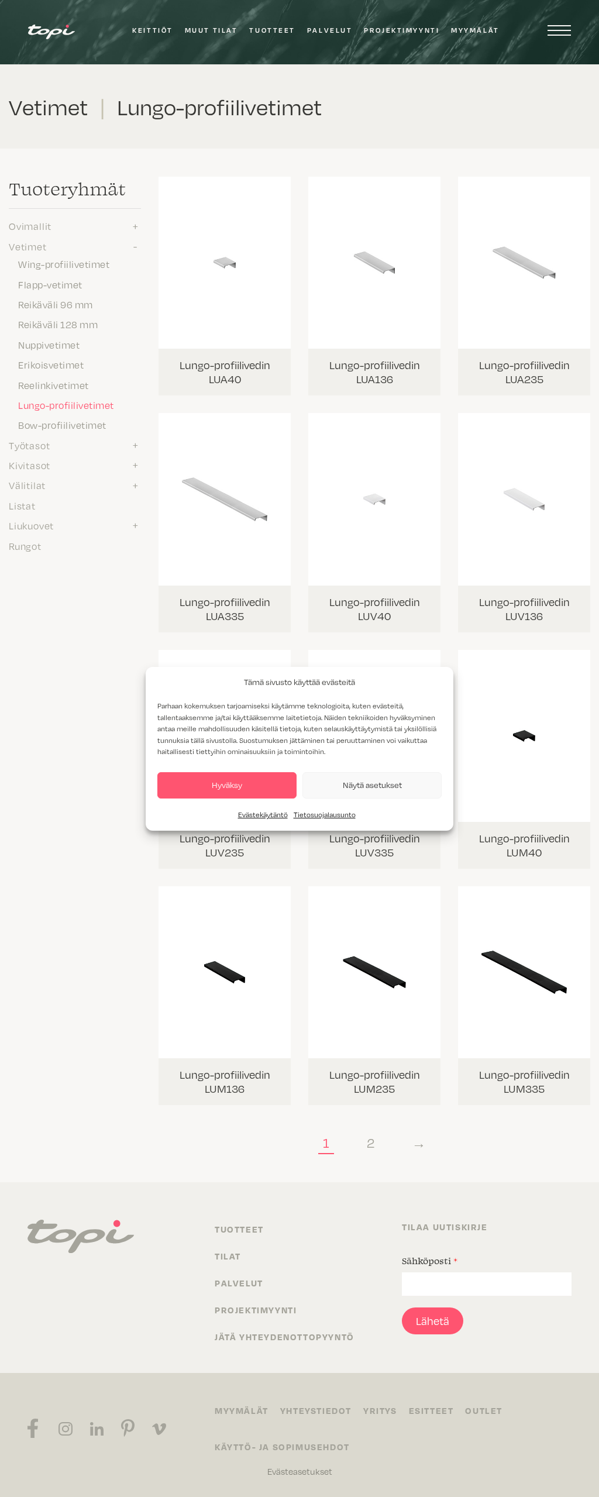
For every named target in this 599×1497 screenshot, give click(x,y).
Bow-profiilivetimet (62, 424)
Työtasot (29, 445)
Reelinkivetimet (53, 384)
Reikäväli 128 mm (58, 324)
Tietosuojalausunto (325, 814)
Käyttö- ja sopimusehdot (282, 1446)
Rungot (25, 545)
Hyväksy (227, 784)
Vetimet (28, 246)
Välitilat (27, 485)
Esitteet (431, 1410)
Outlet (483, 1410)
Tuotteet (272, 30)
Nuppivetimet (49, 344)
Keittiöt (152, 30)
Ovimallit (30, 225)
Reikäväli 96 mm (55, 304)
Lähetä (432, 1320)
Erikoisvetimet (51, 364)
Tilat (228, 1256)
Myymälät (475, 30)
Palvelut (329, 30)
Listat (22, 505)
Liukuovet (31, 525)
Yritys (380, 1410)
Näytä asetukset (372, 784)
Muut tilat (211, 30)
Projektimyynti (401, 30)
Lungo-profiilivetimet (66, 404)
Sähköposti (429, 1261)
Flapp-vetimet (50, 284)
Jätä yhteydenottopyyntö (284, 1336)
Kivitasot (29, 465)
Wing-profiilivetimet (63, 263)
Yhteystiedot (316, 1410)
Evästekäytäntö (263, 814)
